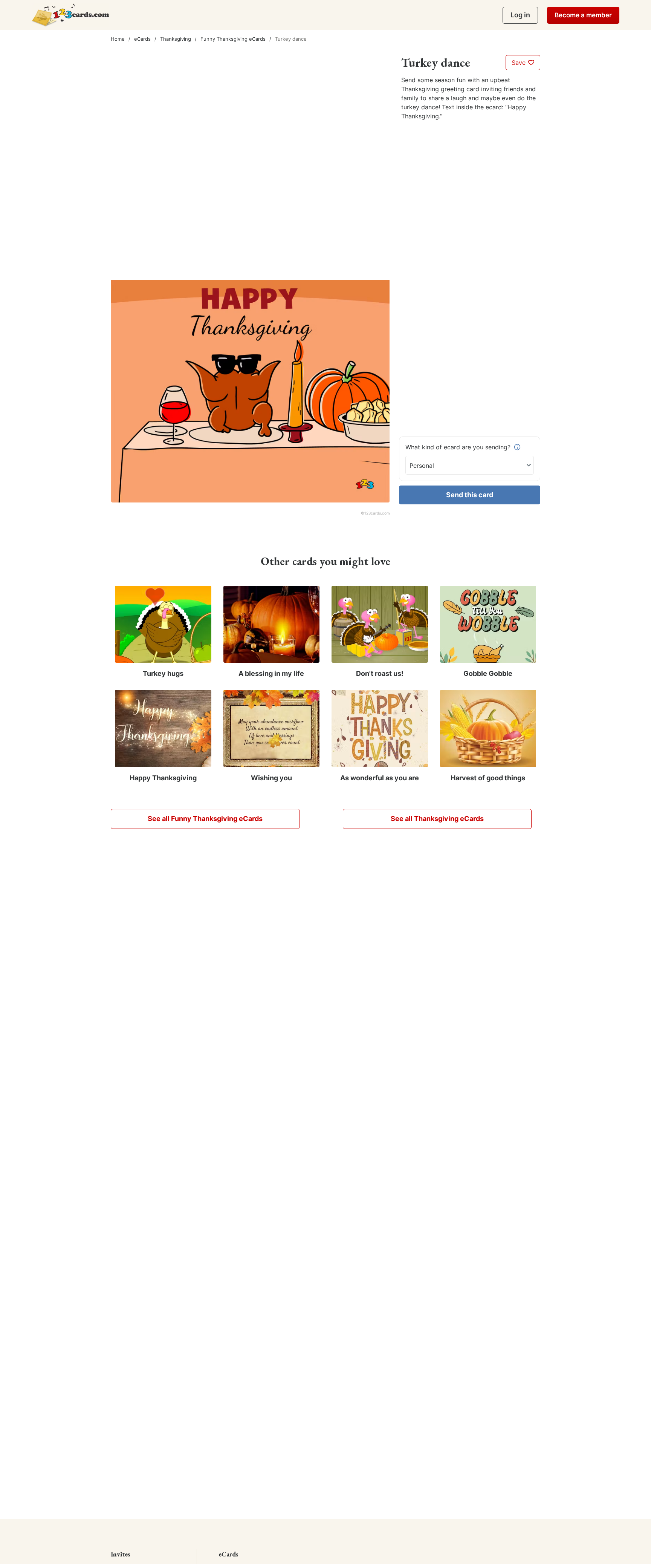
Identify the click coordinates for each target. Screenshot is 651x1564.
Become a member (583, 15)
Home (118, 39)
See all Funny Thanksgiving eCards (205, 819)
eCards (142, 39)
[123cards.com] (70, 15)
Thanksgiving (175, 39)
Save (519, 62)
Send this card (469, 495)
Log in (520, 15)
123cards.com (377, 513)
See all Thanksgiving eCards (437, 819)
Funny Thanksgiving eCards (233, 39)
